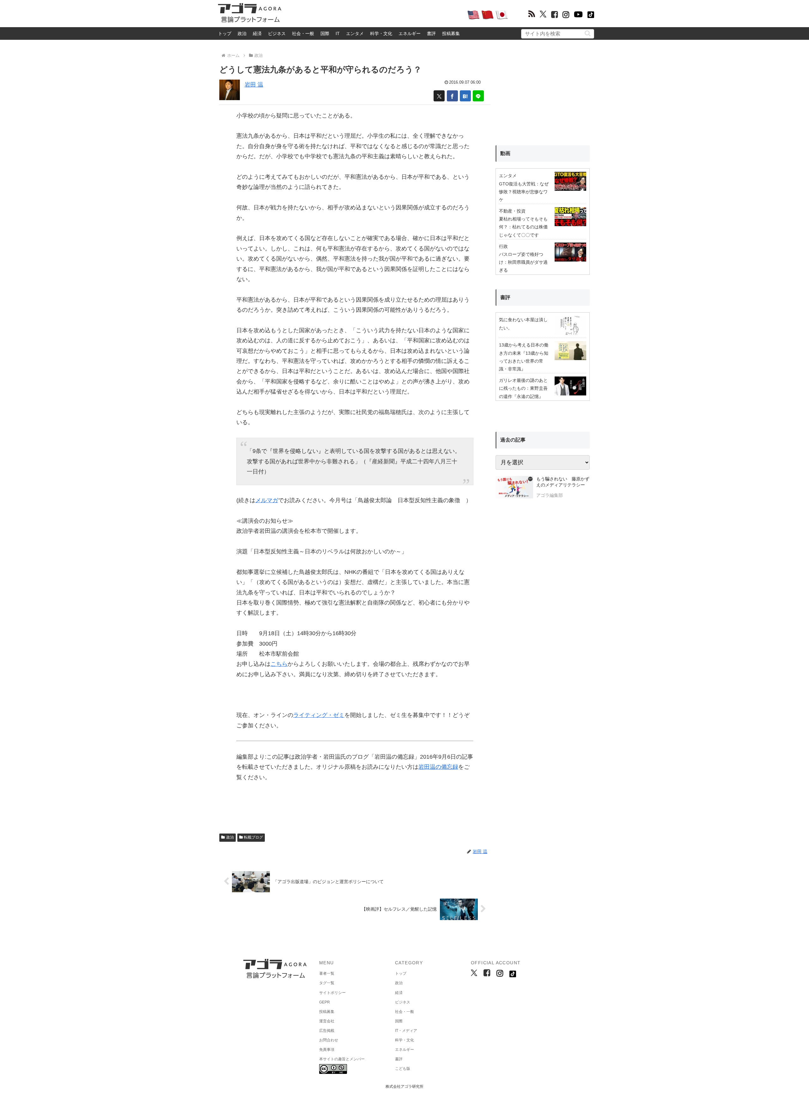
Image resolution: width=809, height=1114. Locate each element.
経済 (257, 33)
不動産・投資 (512, 211)
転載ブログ (253, 837)
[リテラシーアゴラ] (514, 488)
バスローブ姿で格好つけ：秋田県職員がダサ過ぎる (523, 262)
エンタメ (355, 33)
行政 (503, 246)
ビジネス (277, 33)
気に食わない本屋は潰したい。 (523, 323)
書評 (431, 33)
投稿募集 (451, 33)
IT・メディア (406, 1030)
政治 (242, 33)
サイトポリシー (332, 993)
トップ (224, 33)
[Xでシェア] (439, 95)
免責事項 (326, 1049)
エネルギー (409, 33)
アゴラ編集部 (549, 495)
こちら (279, 664)
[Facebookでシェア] (452, 95)
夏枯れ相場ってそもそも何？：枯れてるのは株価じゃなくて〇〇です (523, 226)
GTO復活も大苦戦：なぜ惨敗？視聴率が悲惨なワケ (524, 191)
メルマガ (266, 500)
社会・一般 (303, 33)
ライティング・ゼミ (318, 715)
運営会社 (326, 1021)
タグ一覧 (326, 983)
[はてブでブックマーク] (465, 95)
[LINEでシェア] (478, 95)
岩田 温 (254, 84)
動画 (505, 153)
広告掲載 (326, 1030)
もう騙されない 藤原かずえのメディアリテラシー (562, 482)
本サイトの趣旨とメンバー (342, 1059)
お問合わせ (328, 1040)
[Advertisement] (374, 14)
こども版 (402, 1068)
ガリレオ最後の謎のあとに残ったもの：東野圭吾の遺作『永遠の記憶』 (523, 388)
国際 (324, 33)
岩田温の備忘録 (438, 767)
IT (338, 33)
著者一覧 (326, 973)
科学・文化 (381, 33)
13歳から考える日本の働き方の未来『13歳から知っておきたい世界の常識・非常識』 (523, 356)
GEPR (324, 1002)
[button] (587, 33)
